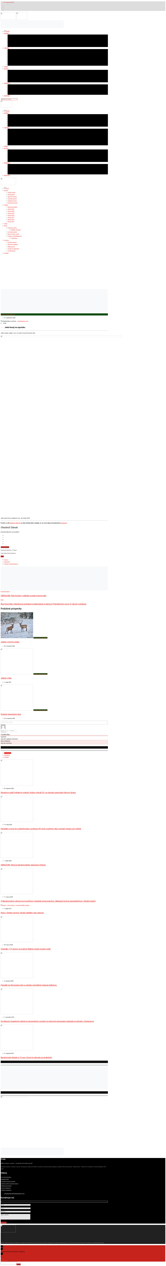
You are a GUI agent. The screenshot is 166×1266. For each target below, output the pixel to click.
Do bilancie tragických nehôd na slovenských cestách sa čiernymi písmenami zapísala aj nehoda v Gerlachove (47, 1021)
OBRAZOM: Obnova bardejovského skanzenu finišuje (23, 865)
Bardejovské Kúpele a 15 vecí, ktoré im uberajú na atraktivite (26, 1057)
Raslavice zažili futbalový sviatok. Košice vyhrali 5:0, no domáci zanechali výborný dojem (38, 792)
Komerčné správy (13, 46)
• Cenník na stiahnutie (6, 1190)
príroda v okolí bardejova (11, 564)
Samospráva (11, 37)
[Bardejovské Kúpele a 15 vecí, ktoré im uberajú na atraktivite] (17, 1050)
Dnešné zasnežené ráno (11, 714)
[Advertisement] (32, 24)
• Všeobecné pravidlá (6, 1185)
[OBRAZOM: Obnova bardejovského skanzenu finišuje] (17, 857)
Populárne (7, 755)
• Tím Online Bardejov (6, 1177)
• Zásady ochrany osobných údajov (10, 1183)
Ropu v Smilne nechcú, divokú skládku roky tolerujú (22, 913)
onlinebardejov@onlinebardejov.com (14, 1193)
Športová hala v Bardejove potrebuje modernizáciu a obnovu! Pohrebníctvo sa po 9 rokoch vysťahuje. (44, 604)
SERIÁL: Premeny (16, 73)
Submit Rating (4, 547)
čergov (6, 560)
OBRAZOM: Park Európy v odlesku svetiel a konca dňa (23, 596)
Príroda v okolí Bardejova (15, 79)
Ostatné (6, 757)
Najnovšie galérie (12, 50)
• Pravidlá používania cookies (8, 1181)
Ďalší (2, 600)
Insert (18, 1264)
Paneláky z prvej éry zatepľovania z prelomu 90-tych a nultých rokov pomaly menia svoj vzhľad (41, 829)
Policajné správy (12, 42)
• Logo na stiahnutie (6, 1188)
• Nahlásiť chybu (5, 1179)
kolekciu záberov (15, 523)
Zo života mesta (12, 75)
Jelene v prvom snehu (10, 642)
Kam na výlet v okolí (13, 77)
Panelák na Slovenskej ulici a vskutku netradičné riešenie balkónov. (29, 985)
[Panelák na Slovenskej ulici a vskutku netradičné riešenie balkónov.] (17, 977)
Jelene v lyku (6, 678)
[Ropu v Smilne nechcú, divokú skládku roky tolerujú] (15, 905)
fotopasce (64, 523)
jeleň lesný (7, 562)
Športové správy (12, 40)
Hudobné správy (12, 44)
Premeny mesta (12, 71)
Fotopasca (14, 81)
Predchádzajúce (5, 591)
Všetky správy (12, 35)
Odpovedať (4, 1260)
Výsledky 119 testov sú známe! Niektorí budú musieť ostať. (26, 949)
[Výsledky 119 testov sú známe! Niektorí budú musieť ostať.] (17, 941)
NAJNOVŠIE (7, 753)
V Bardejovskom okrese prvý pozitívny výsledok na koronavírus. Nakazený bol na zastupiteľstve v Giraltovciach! (48, 901)
